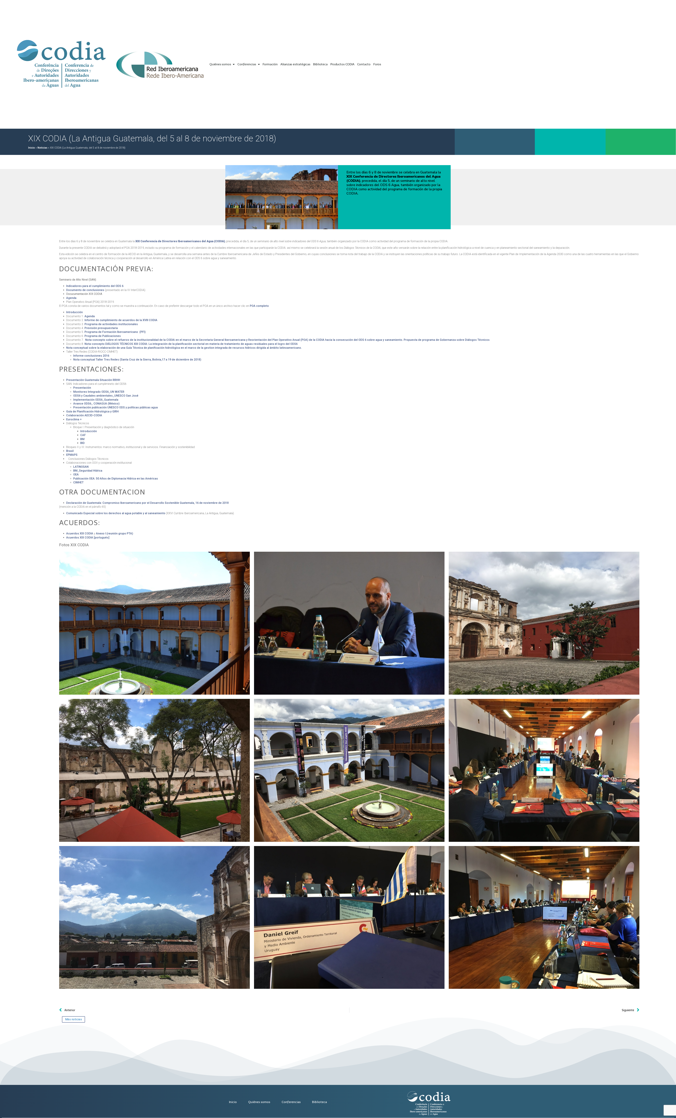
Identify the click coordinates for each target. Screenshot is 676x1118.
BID (82, 443)
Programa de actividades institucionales (111, 324)
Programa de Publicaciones (102, 336)
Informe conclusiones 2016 (91, 355)
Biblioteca (320, 64)
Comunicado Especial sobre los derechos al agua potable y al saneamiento (115, 513)
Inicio (31, 147)
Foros (377, 64)
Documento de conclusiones (85, 290)
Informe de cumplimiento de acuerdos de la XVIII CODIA (120, 320)
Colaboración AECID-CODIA (84, 415)
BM (82, 439)
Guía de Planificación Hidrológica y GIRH (92, 411)
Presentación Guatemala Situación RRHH (93, 380)
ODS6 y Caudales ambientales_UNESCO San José (105, 395)
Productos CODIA (342, 64)
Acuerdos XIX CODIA (79, 533)
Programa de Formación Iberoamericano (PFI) (115, 332)
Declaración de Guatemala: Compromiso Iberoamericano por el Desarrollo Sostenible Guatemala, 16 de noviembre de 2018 (147, 503)
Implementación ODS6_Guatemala (95, 399)
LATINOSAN (81, 466)
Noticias (42, 147)
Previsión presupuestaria (101, 328)
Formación (270, 64)
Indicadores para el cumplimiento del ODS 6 (94, 286)
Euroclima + (74, 419)
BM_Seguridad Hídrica (87, 470)
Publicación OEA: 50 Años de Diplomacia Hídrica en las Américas (115, 478)
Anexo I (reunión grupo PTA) (114, 533)
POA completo (259, 306)
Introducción (74, 312)
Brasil (70, 451)
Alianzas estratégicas (295, 64)
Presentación (82, 387)
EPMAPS (71, 454)
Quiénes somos (220, 64)
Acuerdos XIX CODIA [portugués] (87, 537)
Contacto (364, 64)
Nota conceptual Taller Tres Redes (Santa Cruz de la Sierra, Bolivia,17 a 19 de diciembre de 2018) (137, 359)
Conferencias (246, 64)
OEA (76, 474)
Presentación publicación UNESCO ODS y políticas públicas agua (115, 407)
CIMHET (78, 482)
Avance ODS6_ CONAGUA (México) (96, 403)
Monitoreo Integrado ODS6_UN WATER (98, 391)
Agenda (71, 298)
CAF (83, 435)
